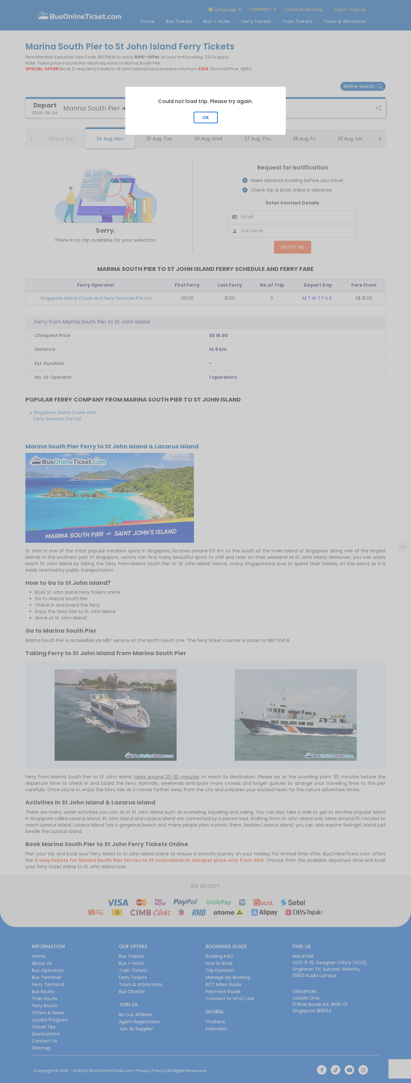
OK (205, 117)
